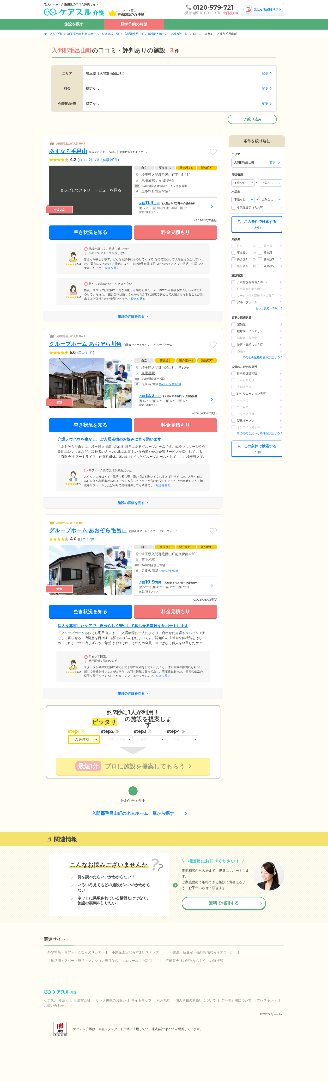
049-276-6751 (168, 570)
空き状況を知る (90, 232)
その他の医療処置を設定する (261, 357)
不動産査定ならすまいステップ (135, 952)
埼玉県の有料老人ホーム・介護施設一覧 (93, 34)
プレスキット (267, 1000)
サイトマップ (141, 1000)
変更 (265, 73)
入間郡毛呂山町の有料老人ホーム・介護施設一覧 (156, 34)
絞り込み (254, 119)
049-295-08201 (170, 384)
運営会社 (84, 1000)
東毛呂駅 (148, 180)
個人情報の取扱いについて (196, 1000)
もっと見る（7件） (267, 308)
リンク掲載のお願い (111, 1000)
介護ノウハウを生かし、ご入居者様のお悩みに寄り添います (109, 439)
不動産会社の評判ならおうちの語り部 (194, 960)
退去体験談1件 (107, 160)
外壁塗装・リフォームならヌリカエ (74, 952)
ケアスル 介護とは (58, 1000)
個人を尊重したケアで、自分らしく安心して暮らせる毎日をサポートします (123, 625)
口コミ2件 (86, 160)
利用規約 (163, 1000)
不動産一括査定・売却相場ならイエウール (201, 952)
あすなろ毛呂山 (68, 151)
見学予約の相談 (134, 24)
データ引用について (236, 1000)
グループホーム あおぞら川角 (85, 344)
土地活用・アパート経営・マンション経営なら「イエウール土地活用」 (101, 960)
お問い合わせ (54, 1005)
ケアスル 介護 (53, 34)
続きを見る (111, 268)
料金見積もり (175, 232)
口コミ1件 (85, 352)
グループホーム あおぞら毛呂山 (88, 530)
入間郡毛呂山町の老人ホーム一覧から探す (133, 813)
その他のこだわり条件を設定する (258, 433)
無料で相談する (224, 903)
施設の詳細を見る (131, 316)
